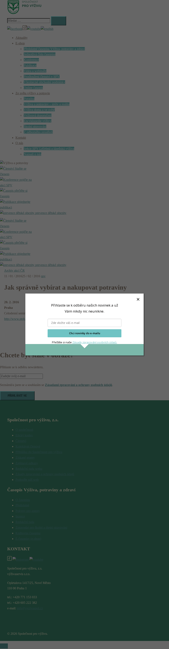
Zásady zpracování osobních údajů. (94, 342)
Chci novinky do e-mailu (84, 333)
